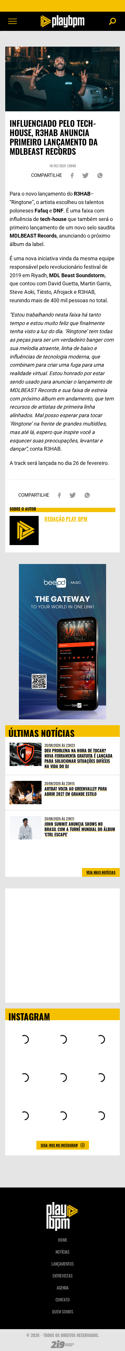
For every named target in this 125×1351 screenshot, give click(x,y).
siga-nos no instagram (59, 1145)
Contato (63, 1299)
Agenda (63, 1288)
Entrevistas (63, 1276)
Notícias (62, 1252)
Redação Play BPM (66, 519)
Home (62, 1240)
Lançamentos (62, 1264)
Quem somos (62, 1311)
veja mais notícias (100, 872)
